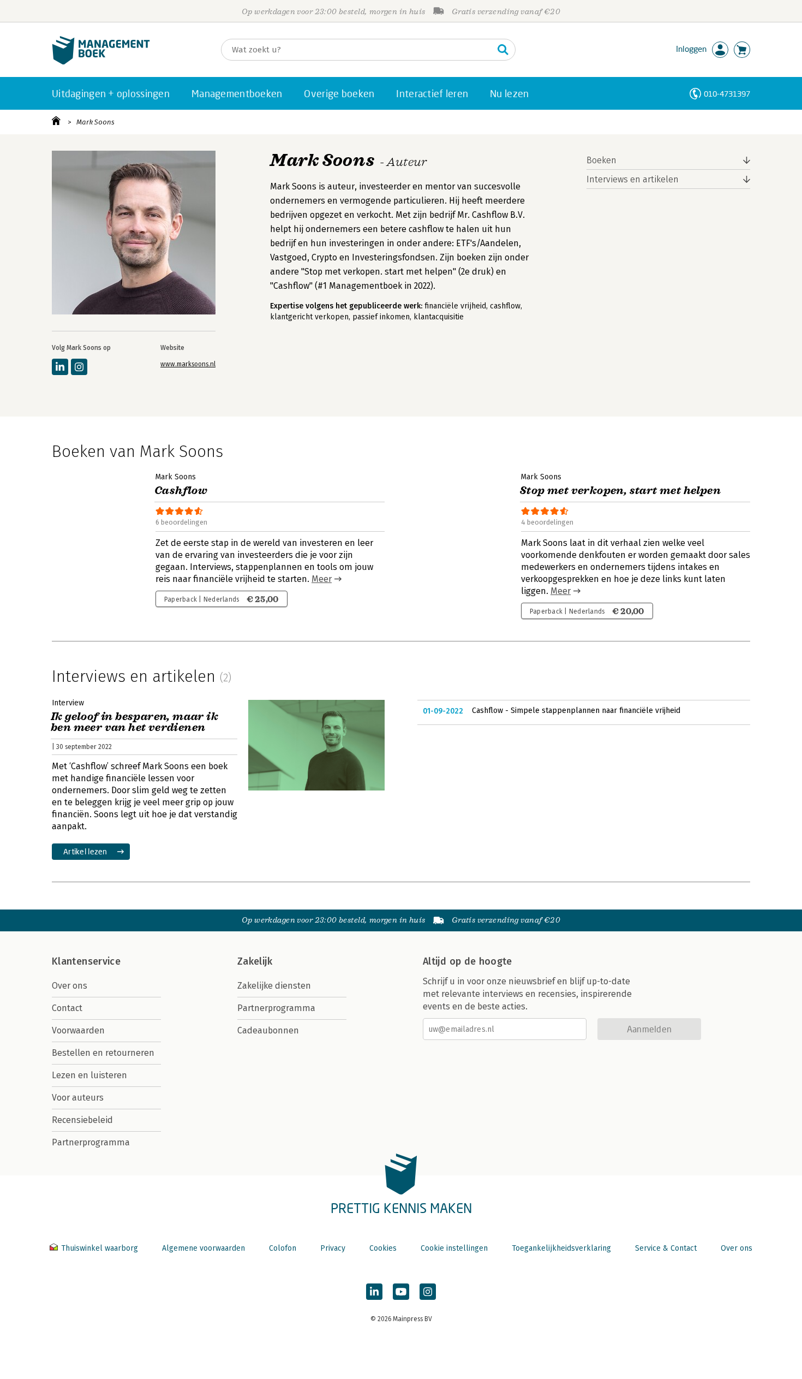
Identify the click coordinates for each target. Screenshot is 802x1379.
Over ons (69, 985)
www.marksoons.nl (188, 364)
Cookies (383, 1248)
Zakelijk (254, 961)
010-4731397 (727, 93)
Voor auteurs (78, 1097)
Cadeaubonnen (268, 1030)
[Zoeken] (503, 50)
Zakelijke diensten (274, 985)
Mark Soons (95, 122)
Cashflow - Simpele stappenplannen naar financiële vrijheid (576, 710)
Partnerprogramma (91, 1142)
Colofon (282, 1248)
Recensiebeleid (82, 1120)
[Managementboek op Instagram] (428, 1291)
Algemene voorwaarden (203, 1248)
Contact (67, 1008)
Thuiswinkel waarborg (99, 1248)
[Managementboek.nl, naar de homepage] (101, 62)
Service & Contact (666, 1248)
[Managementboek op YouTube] (401, 1291)
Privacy (332, 1248)
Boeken (601, 160)
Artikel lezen (85, 851)
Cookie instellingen (454, 1248)
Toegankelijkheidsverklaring (561, 1248)
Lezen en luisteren (89, 1075)
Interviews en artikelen (632, 179)
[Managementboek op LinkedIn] (374, 1291)
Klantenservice (86, 961)
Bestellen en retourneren (103, 1053)
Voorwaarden (78, 1030)
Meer (322, 579)
